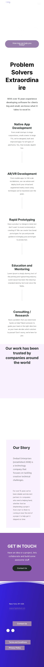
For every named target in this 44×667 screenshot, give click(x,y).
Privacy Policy (15, 648)
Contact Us (22, 568)
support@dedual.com (17, 608)
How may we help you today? (22, 44)
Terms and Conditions (18, 642)
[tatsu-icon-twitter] (8, 630)
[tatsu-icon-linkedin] (13, 630)
